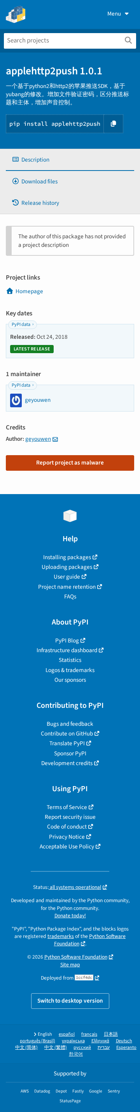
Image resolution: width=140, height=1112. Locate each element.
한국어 (76, 1054)
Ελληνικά (100, 1041)
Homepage (29, 291)
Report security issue (70, 817)
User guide (67, 576)
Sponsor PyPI (70, 753)
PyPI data (21, 324)
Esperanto (126, 1047)
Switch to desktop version (70, 1000)
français (89, 1034)
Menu (114, 13)
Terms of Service (67, 807)
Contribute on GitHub (67, 733)
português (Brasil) (37, 1041)
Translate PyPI (67, 743)
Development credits (67, 763)
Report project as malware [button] (70, 462)
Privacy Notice (67, 836)
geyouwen (38, 439)
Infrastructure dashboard (67, 650)
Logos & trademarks (70, 670)
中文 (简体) (26, 1047)
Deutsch (124, 1041)
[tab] (70, 160)
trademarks (60, 936)
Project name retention (67, 586)
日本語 (111, 1034)
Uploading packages (67, 567)
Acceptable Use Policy (67, 846)
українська (73, 1041)
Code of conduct (67, 826)
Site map (70, 964)
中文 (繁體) (55, 1047)
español (67, 1034)
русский (82, 1047)
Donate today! (70, 915)
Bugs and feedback (70, 724)
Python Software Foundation (75, 957)
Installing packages (67, 557)
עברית (104, 1047)
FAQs (70, 596)
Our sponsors (70, 680)
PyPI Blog (67, 640)
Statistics (70, 660)
